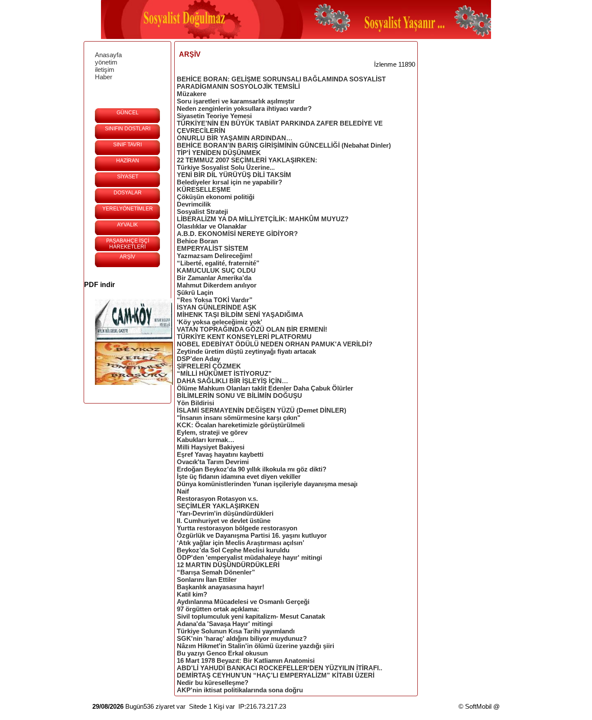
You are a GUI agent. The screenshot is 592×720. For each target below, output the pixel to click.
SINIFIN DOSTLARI (127, 129)
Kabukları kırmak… (205, 439)
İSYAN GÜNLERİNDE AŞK (217, 307)
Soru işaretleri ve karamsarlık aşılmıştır (236, 101)
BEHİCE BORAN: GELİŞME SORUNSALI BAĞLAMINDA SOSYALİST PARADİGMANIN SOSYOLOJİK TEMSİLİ (281, 82)
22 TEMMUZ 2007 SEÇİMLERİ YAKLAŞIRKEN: (247, 160)
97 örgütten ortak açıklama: (218, 609)
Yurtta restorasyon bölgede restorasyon (237, 528)
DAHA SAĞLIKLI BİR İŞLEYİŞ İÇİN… (232, 380)
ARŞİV (127, 257)
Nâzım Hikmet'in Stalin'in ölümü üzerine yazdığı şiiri (255, 645)
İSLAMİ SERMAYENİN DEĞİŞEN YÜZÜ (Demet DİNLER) (261, 410)
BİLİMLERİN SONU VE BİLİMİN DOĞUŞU (239, 395)
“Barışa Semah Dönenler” (216, 572)
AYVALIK (127, 225)
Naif (183, 491)
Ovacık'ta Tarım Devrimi (213, 461)
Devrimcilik (194, 204)
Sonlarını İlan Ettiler (207, 579)
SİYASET (127, 177)
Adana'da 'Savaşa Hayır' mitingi (225, 623)
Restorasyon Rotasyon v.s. (217, 498)
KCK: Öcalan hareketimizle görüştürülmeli (241, 425)
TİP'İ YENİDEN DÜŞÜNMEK (219, 152)
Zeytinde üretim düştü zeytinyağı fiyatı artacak (246, 351)
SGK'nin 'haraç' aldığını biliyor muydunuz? (242, 638)
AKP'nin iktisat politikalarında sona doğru (240, 690)
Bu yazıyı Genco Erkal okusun (222, 653)
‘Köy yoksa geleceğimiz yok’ (219, 322)
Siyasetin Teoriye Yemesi (214, 115)
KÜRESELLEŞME (204, 189)
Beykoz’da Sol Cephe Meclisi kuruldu (233, 550)
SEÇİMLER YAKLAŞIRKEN (218, 506)
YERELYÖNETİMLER (127, 209)
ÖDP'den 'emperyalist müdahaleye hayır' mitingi (249, 557)
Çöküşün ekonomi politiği (215, 196)
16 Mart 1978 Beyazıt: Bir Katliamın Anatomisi (246, 660)
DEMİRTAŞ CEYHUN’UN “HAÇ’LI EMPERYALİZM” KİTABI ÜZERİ (275, 675)
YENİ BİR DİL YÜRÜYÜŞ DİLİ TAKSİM (234, 174)
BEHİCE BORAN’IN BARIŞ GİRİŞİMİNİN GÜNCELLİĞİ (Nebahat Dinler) (284, 145)
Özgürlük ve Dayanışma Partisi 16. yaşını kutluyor (252, 535)
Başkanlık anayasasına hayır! (220, 587)
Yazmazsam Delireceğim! (215, 255)
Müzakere (191, 93)
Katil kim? (192, 594)
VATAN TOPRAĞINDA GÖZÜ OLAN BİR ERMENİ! (252, 329)
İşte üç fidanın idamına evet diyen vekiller (239, 476)
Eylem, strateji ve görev (212, 432)
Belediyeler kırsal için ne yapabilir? (229, 182)
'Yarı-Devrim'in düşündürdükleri (225, 513)
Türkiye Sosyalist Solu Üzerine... (226, 167)
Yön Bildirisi (195, 403)
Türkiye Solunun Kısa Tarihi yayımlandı (236, 631)
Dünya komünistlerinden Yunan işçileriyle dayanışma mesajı (267, 484)
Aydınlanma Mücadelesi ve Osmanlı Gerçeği (243, 601)
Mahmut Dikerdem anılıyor (217, 285)
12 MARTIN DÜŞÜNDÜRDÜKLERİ (228, 564)
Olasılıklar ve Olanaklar (212, 226)
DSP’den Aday (198, 358)
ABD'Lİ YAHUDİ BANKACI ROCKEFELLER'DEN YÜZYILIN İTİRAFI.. (279, 668)
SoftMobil (478, 706)
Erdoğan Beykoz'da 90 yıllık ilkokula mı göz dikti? (251, 469)
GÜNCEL (128, 113)
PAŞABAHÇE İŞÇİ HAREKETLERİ (127, 244)
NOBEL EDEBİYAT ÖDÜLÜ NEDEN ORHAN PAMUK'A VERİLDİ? (274, 344)
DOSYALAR (128, 193)
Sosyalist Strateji (202, 211)
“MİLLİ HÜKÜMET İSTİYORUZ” (224, 373)
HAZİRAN (127, 161)
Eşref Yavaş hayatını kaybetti (220, 454)
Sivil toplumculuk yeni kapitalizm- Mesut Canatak (251, 616)
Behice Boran (197, 241)
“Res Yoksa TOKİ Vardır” (215, 299)
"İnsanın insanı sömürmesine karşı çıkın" (238, 417)
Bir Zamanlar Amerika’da (214, 277)
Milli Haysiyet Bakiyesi (210, 447)
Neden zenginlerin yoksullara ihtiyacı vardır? (244, 108)
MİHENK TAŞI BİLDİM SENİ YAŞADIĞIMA (240, 314)
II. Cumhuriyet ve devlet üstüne (223, 520)
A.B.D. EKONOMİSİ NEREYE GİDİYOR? (237, 233)
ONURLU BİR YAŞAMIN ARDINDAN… (235, 138)
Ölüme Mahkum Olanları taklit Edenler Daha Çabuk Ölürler (265, 388)
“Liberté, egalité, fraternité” (218, 263)
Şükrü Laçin (195, 292)
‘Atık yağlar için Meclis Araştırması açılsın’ (240, 542)
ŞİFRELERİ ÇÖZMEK (209, 366)
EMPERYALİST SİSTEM (212, 248)
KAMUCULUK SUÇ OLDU (216, 270)
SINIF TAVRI (127, 145)
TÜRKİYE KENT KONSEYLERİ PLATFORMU (244, 336)
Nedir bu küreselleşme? (212, 682)
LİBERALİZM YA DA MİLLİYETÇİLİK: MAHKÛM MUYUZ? (262, 219)
